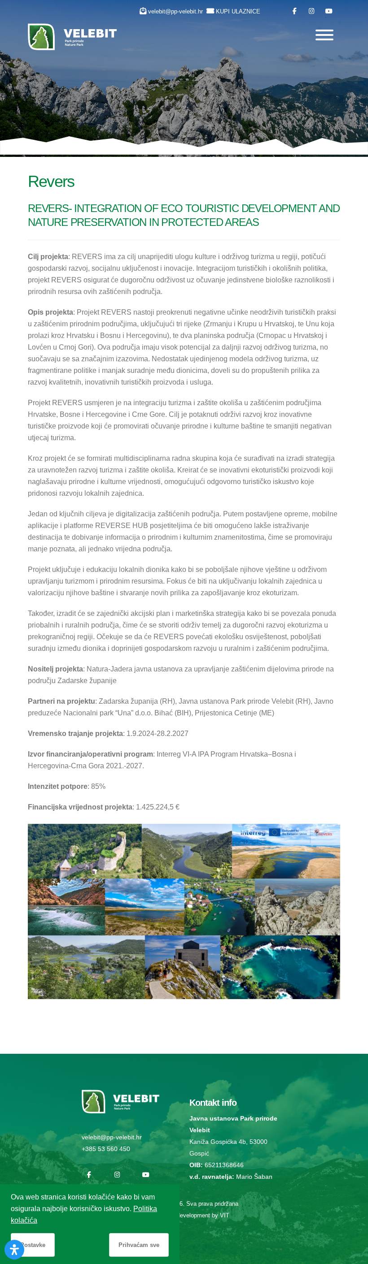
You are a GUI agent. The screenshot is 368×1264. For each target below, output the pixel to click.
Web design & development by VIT (184, 1215)
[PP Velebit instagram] (311, 11)
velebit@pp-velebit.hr (175, 11)
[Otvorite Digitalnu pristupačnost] (14, 1250)
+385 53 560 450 (106, 1148)
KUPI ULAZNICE (238, 11)
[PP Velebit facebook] (294, 11)
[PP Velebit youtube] (328, 11)
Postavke (32, 1245)
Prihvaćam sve (138, 1245)
